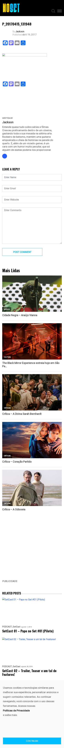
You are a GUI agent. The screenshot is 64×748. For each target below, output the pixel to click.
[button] (59, 11)
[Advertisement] (32, 547)
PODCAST (7, 627)
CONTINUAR (32, 741)
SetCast (16, 627)
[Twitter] (4, 156)
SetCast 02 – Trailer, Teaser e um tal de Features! (29, 672)
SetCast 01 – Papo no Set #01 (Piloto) (28, 631)
